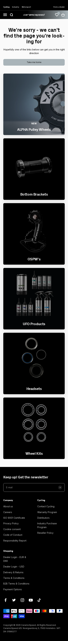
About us (8, 506)
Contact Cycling (45, 506)
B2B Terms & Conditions (16, 583)
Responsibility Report (14, 540)
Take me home (34, 62)
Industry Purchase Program (47, 525)
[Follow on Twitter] (14, 600)
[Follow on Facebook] (5, 600)
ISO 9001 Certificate (14, 517)
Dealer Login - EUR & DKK (14, 559)
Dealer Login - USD (13, 566)
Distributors (43, 517)
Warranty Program (47, 512)
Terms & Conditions (13, 578)
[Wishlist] (57, 14)
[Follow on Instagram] (22, 600)
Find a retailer (59, 7)
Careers (7, 512)
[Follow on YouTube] (31, 600)
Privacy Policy (11, 523)
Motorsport (26, 7)
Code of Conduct (12, 534)
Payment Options (12, 589)
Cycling (6, 7)
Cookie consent (12, 529)
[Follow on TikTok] (39, 600)
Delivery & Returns (13, 572)
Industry (15, 7)
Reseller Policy (45, 532)
